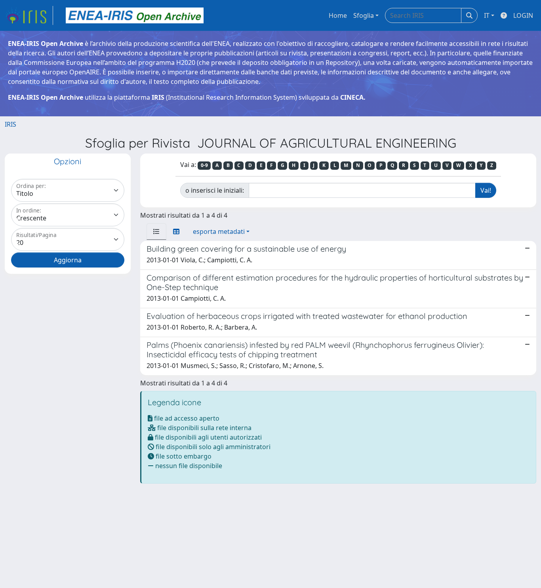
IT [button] (487, 15)
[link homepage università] (134, 15)
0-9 (204, 165)
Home (338, 15)
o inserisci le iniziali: (214, 190)
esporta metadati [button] (219, 231)
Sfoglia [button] (363, 15)
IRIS (10, 124)
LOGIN (523, 15)
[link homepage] (29, 15)
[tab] (156, 231)
